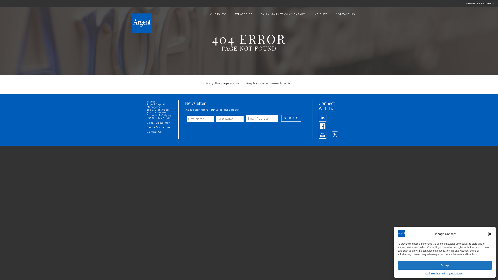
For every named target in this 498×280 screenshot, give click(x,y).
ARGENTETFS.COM (479, 3)
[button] (490, 234)
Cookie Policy (432, 273)
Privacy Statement (452, 273)
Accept (444, 265)
